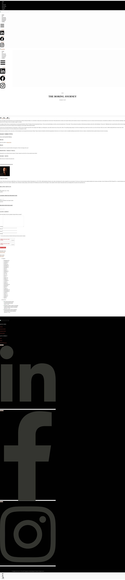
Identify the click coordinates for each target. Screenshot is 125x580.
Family (5, 269)
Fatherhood (5, 271)
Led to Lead (4, 4)
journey (6, 164)
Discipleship (6, 265)
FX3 (2, 3)
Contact (3, 9)
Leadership (5, 280)
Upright (5, 292)
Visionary (5, 295)
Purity (5, 287)
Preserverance (6, 284)
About (3, 1)
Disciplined (5, 267)
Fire (4, 273)
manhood (5, 283)
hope (2, 164)
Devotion (5, 264)
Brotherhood (6, 260)
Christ (1, 164)
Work (5, 297)
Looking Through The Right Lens (8, 195)
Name (1, 228)
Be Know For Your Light (6, 205)
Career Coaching (2, 333)
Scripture (5, 288)
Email (1, 231)
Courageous (6, 261)
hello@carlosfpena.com (3, 342)
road (10, 164)
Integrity (5, 277)
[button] (2, 27)
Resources (3, 7)
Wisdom (5, 296)
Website (1, 233)
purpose (8, 164)
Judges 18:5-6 (9, 142)
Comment (1, 226)
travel (12, 164)
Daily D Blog (4, 6)
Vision (5, 293)
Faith (4, 268)
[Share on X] (3, 576)
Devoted (1, 201)
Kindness (5, 279)
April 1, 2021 (2, 199)
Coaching (1, 326)
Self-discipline (6, 289)
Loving (5, 281)
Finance (5, 272)
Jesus (4, 164)
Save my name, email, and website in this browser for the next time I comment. (13, 235)
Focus (5, 275)
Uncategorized (6, 291)
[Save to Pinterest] (3, 578)
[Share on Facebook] (3, 574)
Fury (4, 276)
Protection (5, 285)
